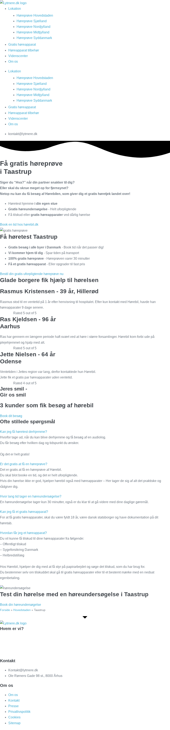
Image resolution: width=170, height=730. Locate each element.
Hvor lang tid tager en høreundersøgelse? (30, 496)
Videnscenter (18, 56)
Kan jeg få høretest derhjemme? (23, 431)
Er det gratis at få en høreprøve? (23, 464)
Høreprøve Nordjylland (33, 26)
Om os (13, 61)
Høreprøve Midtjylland (33, 32)
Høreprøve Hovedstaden (35, 15)
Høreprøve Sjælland (32, 21)
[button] (85, 431)
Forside (5, 610)
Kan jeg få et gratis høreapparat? (24, 511)
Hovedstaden (22, 610)
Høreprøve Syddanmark (34, 38)
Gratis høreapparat (22, 44)
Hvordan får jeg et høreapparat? (23, 533)
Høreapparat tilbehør (23, 50)
